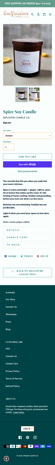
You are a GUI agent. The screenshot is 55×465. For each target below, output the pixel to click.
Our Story (10, 299)
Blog (8, 329)
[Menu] (50, 14)
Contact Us (11, 307)
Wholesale (11, 314)
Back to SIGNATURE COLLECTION (29, 272)
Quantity (7, 142)
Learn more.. (19, 412)
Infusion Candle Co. (30, 456)
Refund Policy (13, 386)
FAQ (8, 348)
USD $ (26, 428)
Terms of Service (14, 378)
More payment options (27, 171)
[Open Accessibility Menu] (6, 458)
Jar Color (7, 130)
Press (8, 322)
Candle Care (12, 363)
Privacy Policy (12, 371)
